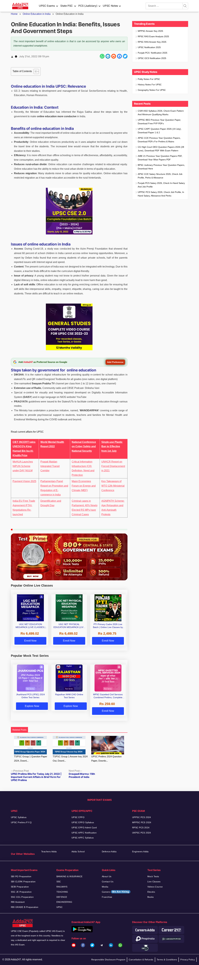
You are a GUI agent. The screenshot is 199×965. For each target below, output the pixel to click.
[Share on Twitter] (125, 56)
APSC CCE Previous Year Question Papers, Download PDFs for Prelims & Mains (159, 140)
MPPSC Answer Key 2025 (150, 31)
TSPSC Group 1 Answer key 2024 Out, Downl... (70, 758)
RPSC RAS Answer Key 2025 (152, 42)
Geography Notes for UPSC (152, 90)
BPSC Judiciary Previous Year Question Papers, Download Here (161, 167)
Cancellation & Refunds (141, 959)
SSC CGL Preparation (22, 897)
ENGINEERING (64, 902)
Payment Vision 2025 (24, 481)
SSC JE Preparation (21, 892)
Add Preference (115, 362)
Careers (115, 891)
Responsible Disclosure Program (108, 959)
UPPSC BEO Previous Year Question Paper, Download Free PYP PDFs (159, 122)
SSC (58, 881)
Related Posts (19, 729)
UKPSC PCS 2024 (141, 832)
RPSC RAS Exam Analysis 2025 (153, 36)
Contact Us (107, 881)
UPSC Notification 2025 (149, 47)
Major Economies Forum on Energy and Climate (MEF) (84, 486)
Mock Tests (153, 876)
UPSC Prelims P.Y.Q (21, 822)
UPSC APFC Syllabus (83, 837)
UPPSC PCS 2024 (141, 817)
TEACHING (62, 892)
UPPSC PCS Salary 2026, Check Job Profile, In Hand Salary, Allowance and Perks (161, 194)
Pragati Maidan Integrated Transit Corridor (50, 466)
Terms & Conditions (167, 959)
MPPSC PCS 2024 (141, 822)
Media (105, 886)
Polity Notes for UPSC (149, 79)
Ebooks (151, 892)
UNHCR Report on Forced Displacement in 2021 (113, 466)
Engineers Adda (140, 851)
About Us (106, 876)
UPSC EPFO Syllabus (83, 822)
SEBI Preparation (20, 886)
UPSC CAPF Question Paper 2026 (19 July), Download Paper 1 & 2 (159, 131)
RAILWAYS (61, 886)
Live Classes (154, 881)
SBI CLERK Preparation (23, 881)
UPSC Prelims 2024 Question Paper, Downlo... (106, 758)
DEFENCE (61, 897)
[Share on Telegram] (108, 56)
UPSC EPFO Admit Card (84, 827)
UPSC (59, 907)
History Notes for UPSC (150, 84)
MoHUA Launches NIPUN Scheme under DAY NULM (23, 466)
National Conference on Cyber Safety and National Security (84, 446)
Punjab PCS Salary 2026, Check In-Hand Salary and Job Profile (161, 185)
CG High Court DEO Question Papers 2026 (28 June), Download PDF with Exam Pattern (161, 149)
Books (150, 897)
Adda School (78, 851)
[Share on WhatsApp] (102, 56)
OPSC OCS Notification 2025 (152, 58)
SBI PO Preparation (21, 876)
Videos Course (155, 886)
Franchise (107, 897)
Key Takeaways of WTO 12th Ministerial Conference (113, 486)
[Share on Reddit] (113, 56)
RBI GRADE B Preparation (24, 907)
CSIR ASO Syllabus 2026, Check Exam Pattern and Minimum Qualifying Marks (161, 113)
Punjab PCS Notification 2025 (152, 53)
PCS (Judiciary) (87, 5)
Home (14, 14)
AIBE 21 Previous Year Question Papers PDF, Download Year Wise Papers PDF (160, 158)
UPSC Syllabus (18, 817)
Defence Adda (109, 851)
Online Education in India (37, 14)
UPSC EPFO (78, 817)
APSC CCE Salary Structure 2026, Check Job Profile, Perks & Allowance (160, 176)
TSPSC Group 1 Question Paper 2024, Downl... (30, 758)
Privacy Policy (187, 959)
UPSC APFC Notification (84, 832)
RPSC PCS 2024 (140, 827)
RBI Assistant (18, 902)
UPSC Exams (47, 5)
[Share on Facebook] (119, 56)
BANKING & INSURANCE (69, 876)
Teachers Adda (49, 851)
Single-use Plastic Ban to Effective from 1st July (112, 446)
